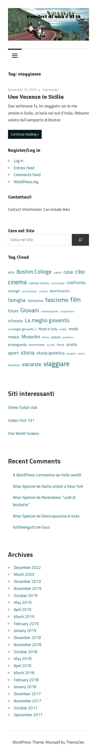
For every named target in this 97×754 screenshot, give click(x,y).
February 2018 (26, 680)
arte (11, 272)
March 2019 (24, 617)
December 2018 (27, 638)
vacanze (31, 364)
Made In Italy (48, 329)
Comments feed (27, 175)
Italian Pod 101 (21, 420)
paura (56, 337)
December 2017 (27, 694)
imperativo (67, 311)
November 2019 (27, 588)
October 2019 (25, 596)
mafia (63, 329)
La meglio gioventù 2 (22, 328)
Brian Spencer (24, 486)
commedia (58, 283)
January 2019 (25, 630)
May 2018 (23, 659)
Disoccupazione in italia (60, 516)
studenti (71, 354)
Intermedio (50, 89)
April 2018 (22, 666)
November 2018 (27, 645)
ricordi (51, 345)
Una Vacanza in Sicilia (36, 96)
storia (27, 352)
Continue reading (23, 134)
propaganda (17, 344)
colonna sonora (39, 283)
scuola (71, 344)
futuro (13, 311)
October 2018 (25, 652)
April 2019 (22, 609)
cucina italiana (29, 291)
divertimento (60, 291)
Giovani (29, 310)
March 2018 (24, 673)
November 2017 (27, 701)
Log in (18, 161)
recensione (36, 344)
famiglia (16, 300)
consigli (14, 291)
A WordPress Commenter (34, 475)
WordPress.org (26, 182)
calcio (57, 272)
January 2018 (25, 687)
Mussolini (30, 336)
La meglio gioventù (47, 320)
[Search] (80, 240)
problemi (67, 337)
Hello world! (71, 475)
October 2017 (25, 708)
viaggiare (56, 363)
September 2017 (28, 715)
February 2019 (26, 624)
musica (13, 337)
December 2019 (27, 581)
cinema (17, 282)
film (75, 299)
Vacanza (14, 364)
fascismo (56, 299)
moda (73, 329)
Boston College (34, 271)
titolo (81, 353)
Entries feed (24, 168)
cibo (80, 271)
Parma (45, 337)
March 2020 (24, 574)
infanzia (15, 320)
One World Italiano (23, 433)
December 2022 (27, 567)
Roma (60, 345)
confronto (76, 282)
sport (13, 352)
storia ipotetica (50, 353)
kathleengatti (24, 527)
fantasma (35, 300)
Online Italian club (22, 407)
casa (68, 271)
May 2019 (23, 602)
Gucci (46, 527)
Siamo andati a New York (62, 486)
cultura (43, 291)
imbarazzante (49, 311)
